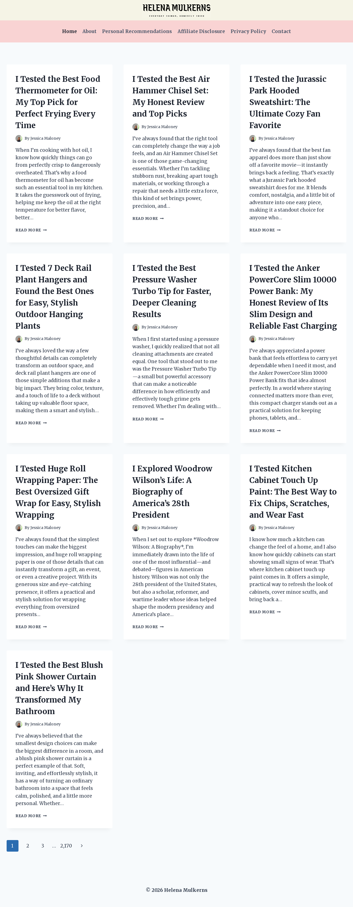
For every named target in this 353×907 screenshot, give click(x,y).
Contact (281, 31)
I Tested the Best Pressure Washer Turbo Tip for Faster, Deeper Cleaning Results (171, 291)
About (89, 31)
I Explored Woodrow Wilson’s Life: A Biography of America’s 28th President (172, 492)
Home (69, 31)
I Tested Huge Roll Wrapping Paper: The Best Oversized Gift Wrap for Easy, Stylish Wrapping (58, 492)
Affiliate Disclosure (201, 31)
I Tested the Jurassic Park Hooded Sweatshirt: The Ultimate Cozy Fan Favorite (288, 102)
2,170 (66, 846)
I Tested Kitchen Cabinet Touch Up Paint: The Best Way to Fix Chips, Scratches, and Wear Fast (293, 492)
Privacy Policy (248, 31)
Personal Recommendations (137, 31)
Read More (31, 230)
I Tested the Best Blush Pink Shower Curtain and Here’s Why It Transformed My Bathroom (59, 688)
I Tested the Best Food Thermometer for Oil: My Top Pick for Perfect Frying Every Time (57, 102)
